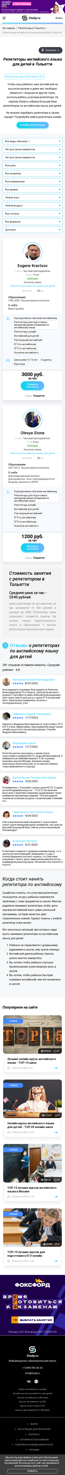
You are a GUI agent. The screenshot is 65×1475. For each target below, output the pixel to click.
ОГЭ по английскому (25, 348)
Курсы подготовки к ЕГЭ (32, 1406)
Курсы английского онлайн (32, 1389)
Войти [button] (59, 18)
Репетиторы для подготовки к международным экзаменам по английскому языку (31, 325)
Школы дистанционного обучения (32, 1410)
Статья (13, 1021)
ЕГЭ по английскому (25, 344)
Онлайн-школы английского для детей (32, 1393)
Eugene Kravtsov (33, 265)
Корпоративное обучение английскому (35, 318)
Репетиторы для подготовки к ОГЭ (25, 76)
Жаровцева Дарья (24, 743)
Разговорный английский (28, 340)
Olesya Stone (32, 433)
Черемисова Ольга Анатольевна (32, 812)
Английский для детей (26, 336)
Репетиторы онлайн (25, 331)
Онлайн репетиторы (32, 124)
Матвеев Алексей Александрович (33, 679)
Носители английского (26, 352)
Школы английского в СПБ (32, 1401)
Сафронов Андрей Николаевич (31, 714)
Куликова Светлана (24, 841)
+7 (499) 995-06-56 (32, 1368)
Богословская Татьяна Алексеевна (34, 777)
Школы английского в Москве (32, 1397)
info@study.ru (32, 1373)
